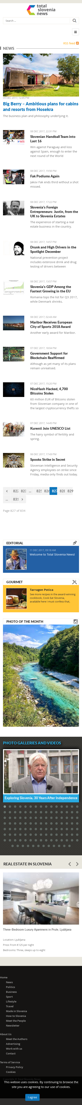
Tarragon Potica (41, 590)
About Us (5, 1034)
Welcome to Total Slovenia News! (52, 554)
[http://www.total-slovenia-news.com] (41, 9)
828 (62, 490)
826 (47, 490)
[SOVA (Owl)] (13, 460)
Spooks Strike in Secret (47, 459)
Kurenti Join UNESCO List (50, 428)
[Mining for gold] (13, 354)
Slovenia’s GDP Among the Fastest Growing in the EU (50, 288)
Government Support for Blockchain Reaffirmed (49, 355)
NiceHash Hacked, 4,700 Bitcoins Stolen (49, 391)
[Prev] (7, 491)
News (9, 982)
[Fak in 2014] (13, 177)
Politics (10, 987)
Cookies (11, 1072)
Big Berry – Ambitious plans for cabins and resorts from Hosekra (40, 106)
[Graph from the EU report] (13, 287)
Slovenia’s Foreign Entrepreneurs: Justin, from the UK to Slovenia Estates (54, 211)
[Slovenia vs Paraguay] (13, 137)
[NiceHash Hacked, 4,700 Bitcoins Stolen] (13, 389)
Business (11, 992)
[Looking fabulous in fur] (13, 429)
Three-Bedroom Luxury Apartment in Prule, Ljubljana (37, 929)
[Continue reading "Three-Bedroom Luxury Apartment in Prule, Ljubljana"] (41, 898)
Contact (11, 1053)
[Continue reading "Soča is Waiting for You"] (41, 675)
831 (16, 499)
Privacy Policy (14, 1067)
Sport (9, 996)
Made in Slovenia (16, 1011)
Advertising (13, 1044)
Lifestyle (11, 1001)
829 (70, 490)
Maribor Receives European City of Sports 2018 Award (51, 324)
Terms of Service (10, 1062)
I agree (32, 1097)
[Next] (22, 499)
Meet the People (16, 1021)
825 (39, 490)
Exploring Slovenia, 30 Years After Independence (41, 797)
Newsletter (13, 1025)
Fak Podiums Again (45, 176)
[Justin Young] (13, 208)
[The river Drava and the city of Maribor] (13, 323)
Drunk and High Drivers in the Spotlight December (53, 249)
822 (16, 490)
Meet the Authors (16, 1039)
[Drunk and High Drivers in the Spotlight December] (13, 248)
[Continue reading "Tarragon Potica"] (16, 598)
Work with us (14, 1048)
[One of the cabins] (41, 75)
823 (23, 490)
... (30, 490)
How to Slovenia (16, 1016)
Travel (10, 1006)
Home (3, 977)
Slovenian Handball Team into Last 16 (52, 138)
